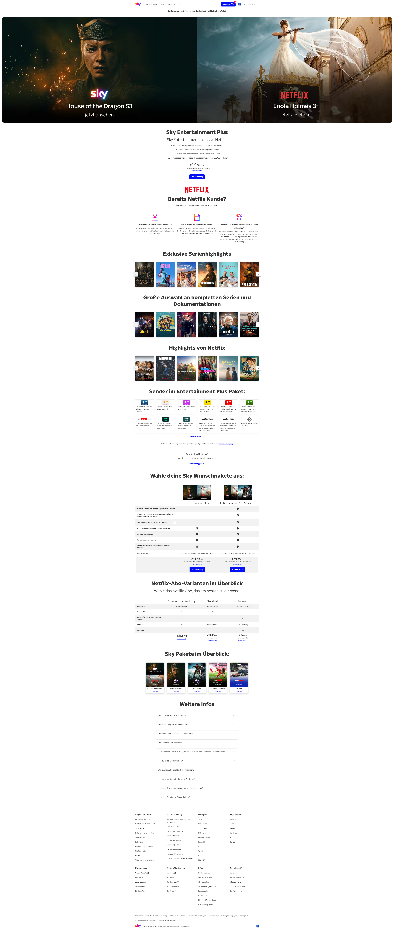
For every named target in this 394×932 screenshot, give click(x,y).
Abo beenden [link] (203, 882)
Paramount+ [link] (203, 891)
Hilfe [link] (181, 4)
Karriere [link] (138, 877)
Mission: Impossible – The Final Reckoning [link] (179, 820)
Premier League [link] (204, 837)
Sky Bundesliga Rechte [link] (207, 886)
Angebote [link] (227, 4)
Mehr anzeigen (195, 436)
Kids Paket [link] (139, 842)
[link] (138, 4)
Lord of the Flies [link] (173, 827)
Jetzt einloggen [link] (196, 464)
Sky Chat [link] (233, 873)
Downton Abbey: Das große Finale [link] (180, 858)
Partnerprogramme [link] (205, 905)
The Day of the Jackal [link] (175, 854)
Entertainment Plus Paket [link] (145, 833)
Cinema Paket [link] (140, 837)
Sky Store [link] (170, 873)
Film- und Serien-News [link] (207, 900)
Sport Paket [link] (139, 828)
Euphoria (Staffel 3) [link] (174, 845)
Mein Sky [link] (233, 819)
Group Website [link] (141, 873)
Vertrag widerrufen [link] (205, 877)
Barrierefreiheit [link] (213, 916)
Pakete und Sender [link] (237, 877)
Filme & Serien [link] (151, 4)
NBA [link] (200, 856)
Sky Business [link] (172, 882)
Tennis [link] (200, 851)
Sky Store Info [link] (140, 851)
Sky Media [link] (139, 886)
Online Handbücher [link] (237, 886)
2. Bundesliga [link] (203, 828)
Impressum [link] (139, 916)
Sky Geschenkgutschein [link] (144, 860)
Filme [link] (232, 824)
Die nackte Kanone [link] (174, 849)
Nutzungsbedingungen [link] (229, 916)
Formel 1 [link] (201, 842)
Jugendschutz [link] (140, 882)
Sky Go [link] (232, 842)
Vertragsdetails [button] (197, 564)
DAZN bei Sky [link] (203, 895)
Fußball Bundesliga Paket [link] (145, 824)
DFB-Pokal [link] (202, 833)
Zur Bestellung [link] (197, 177)
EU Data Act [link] (140, 891)
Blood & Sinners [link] (173, 836)
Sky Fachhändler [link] (236, 891)
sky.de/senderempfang (226, 444)
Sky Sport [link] (170, 877)
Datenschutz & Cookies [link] (177, 916)
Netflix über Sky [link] (204, 873)
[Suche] (244, 4)
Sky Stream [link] (171, 4)
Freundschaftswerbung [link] (144, 846)
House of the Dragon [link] (175, 840)
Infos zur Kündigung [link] (237, 882)
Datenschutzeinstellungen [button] (197, 916)
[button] (197, 170)
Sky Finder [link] (171, 891)
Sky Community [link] (173, 886)
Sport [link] (162, 4)
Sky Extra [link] (138, 856)
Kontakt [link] (148, 916)
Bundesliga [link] (202, 824)
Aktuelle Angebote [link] (142, 819)
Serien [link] (232, 828)
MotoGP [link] (201, 860)
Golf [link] (200, 846)
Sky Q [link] (232, 837)
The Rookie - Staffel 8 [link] (175, 831)
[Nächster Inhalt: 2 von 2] (258, 274)
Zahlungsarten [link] (244, 916)
